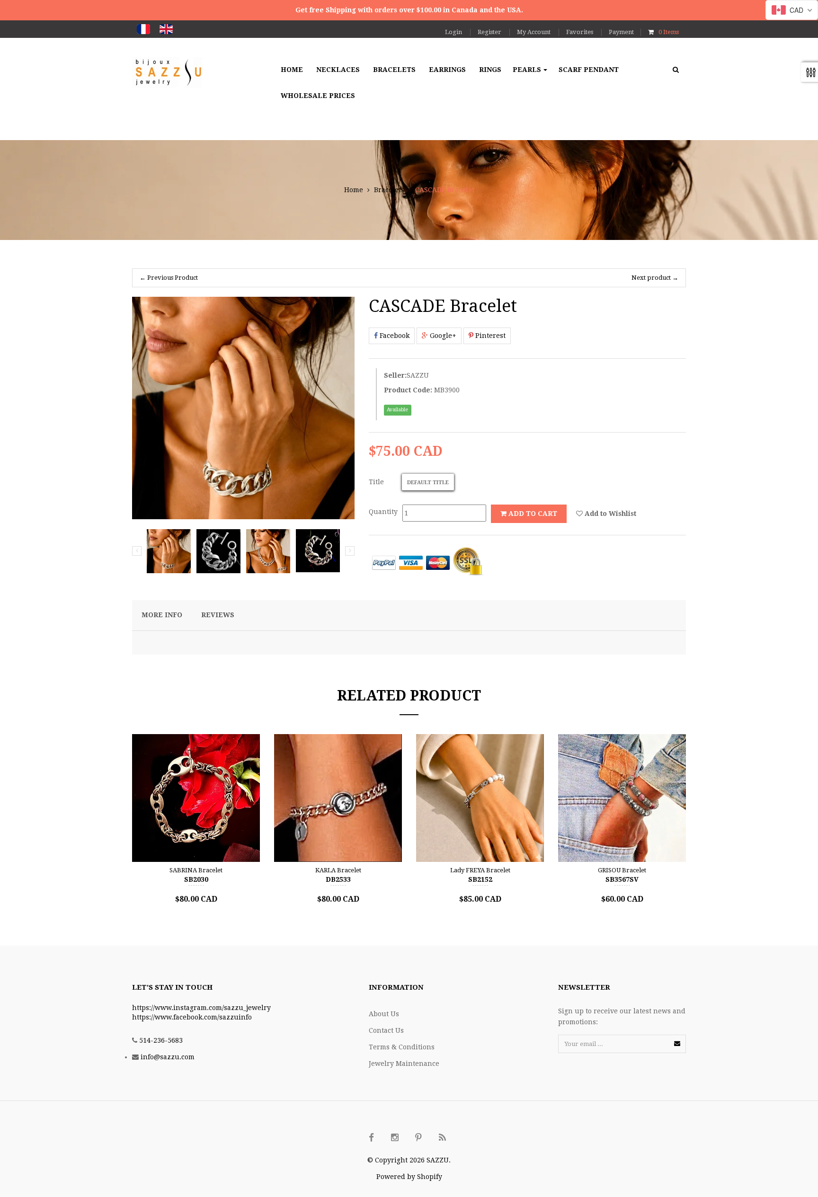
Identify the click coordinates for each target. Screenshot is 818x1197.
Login (453, 31)
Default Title (428, 482)
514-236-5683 (161, 1040)
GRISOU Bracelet (622, 870)
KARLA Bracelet (338, 870)
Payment (621, 31)
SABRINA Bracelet (195, 870)
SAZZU (418, 375)
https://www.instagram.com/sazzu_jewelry (201, 1007)
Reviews (217, 615)
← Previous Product (169, 277)
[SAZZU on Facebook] (371, 1137)
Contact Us (386, 1030)
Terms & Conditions (402, 1047)
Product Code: (408, 390)
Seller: (395, 375)
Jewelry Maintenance (404, 1063)
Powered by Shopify (409, 1176)
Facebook (393, 335)
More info (162, 615)
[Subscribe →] (677, 1043)
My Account (534, 31)
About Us (384, 1014)
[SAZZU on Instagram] (394, 1137)
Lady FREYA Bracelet (480, 870)
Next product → (654, 277)
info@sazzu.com (168, 1057)
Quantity (383, 511)
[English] (166, 29)
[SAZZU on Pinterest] (418, 1137)
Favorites (579, 31)
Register (489, 31)
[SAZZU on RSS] (442, 1137)
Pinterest (489, 335)
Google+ (442, 335)
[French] (143, 29)
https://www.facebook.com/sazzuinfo (192, 1017)
